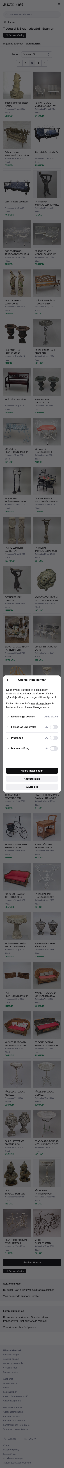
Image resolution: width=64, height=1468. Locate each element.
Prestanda (17, 737)
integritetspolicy (40, 703)
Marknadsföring (20, 748)
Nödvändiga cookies (23, 716)
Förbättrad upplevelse (23, 727)
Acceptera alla (32, 778)
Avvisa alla (32, 786)
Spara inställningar (32, 770)
